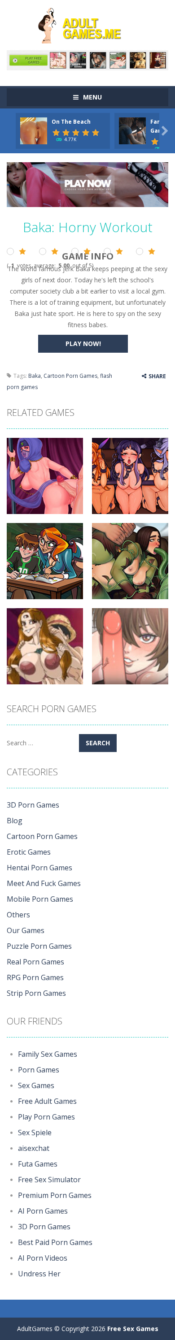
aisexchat (33, 1148)
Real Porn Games (35, 962)
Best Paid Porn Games (55, 1242)
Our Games (25, 930)
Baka (34, 376)
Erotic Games (29, 852)
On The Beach (71, 121)
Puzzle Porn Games (39, 946)
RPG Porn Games (35, 977)
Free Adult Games (47, 1101)
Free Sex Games (132, 1328)
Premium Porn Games (55, 1195)
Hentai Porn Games (39, 868)
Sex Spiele (35, 1132)
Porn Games (38, 1070)
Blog (14, 821)
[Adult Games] (87, 24)
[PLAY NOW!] (33, 129)
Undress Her (39, 1274)
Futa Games (37, 1164)
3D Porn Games (33, 805)
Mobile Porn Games (40, 899)
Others (18, 915)
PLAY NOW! (83, 343)
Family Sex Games (47, 1054)
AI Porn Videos (42, 1258)
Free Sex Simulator (49, 1179)
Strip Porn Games (36, 993)
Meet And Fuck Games (44, 883)
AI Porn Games (43, 1211)
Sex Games (36, 1085)
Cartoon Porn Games (70, 376)
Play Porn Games (46, 1117)
